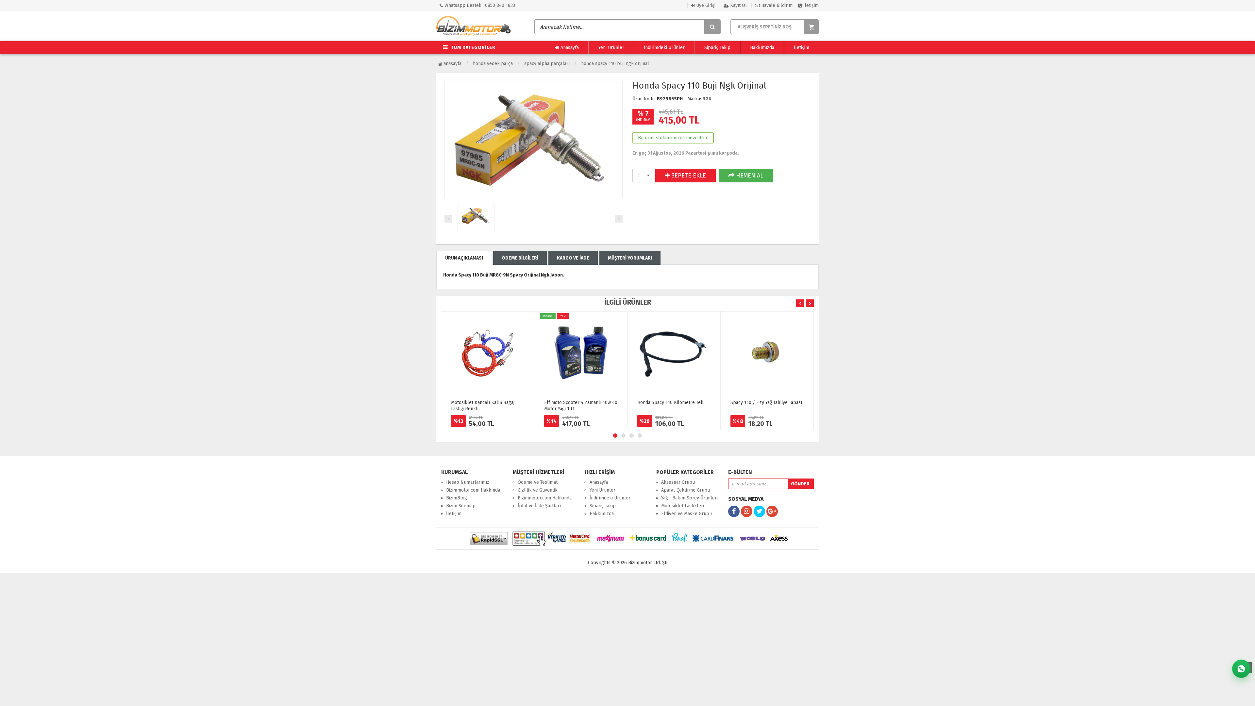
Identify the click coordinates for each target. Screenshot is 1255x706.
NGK (706, 99)
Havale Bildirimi (777, 5)
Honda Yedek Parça (493, 63)
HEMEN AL (748, 175)
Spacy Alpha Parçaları (547, 63)
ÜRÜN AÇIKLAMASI (464, 258)
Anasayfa (569, 47)
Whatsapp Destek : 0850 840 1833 (479, 5)
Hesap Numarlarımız (467, 482)
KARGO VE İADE (573, 258)
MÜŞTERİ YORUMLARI (630, 258)
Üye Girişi (705, 5)
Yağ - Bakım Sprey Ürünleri (689, 498)
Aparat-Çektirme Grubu (685, 490)
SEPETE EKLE (688, 175)
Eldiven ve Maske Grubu (686, 513)
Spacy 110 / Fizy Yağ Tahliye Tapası (766, 402)
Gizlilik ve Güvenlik (538, 490)
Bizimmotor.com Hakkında (473, 490)
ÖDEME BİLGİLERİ (520, 258)
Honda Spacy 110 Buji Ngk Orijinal (615, 63)
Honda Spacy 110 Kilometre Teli (670, 402)
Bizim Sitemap (461, 506)
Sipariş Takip (717, 47)
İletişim (810, 5)
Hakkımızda (762, 47)
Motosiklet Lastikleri (682, 506)
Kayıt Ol (738, 5)
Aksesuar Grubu (678, 482)
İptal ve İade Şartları (539, 506)
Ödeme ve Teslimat (538, 482)
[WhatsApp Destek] (1241, 669)
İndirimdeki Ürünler (664, 47)
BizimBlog (456, 498)
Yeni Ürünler (611, 47)
